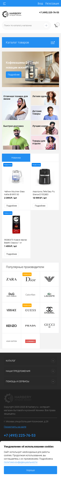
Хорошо (30, 470)
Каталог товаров (17, 42)
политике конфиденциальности (20, 462)
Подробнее (14, 74)
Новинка (16, 157)
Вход (40, 3)
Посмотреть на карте (15, 426)
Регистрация (52, 3)
